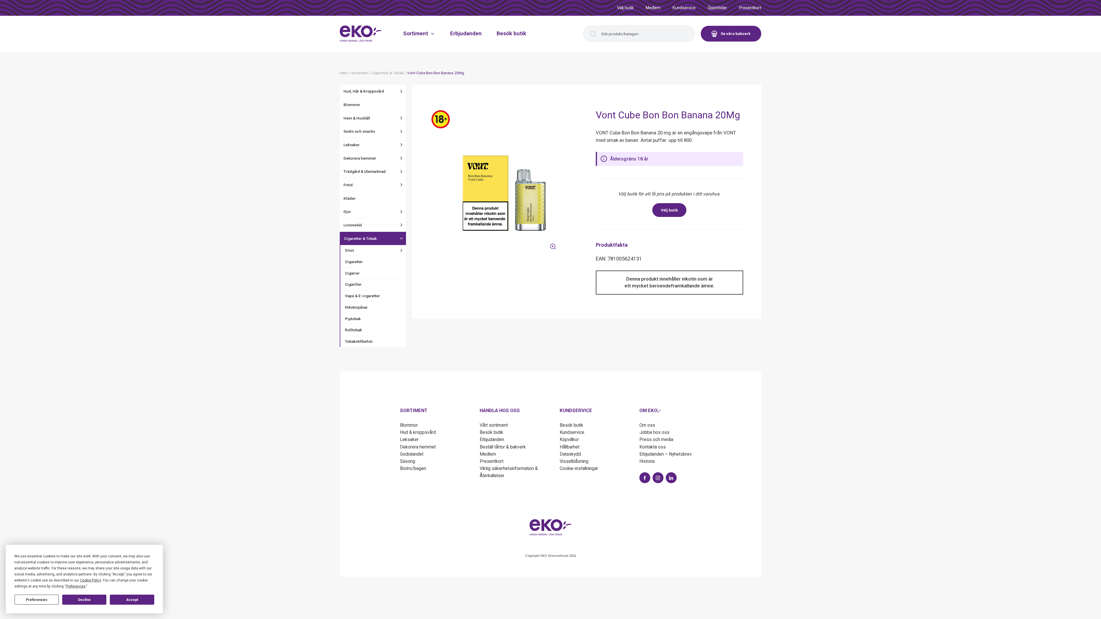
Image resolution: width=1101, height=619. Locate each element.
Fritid (348, 185)
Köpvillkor (569, 439)
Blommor (351, 104)
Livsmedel (352, 225)
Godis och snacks (359, 131)
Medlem (653, 7)
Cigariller (353, 284)
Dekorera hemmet (359, 158)
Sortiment (415, 33)
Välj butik (625, 7)
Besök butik (511, 33)
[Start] (361, 34)
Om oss (647, 425)
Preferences (36, 600)
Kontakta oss (652, 447)
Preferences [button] (75, 586)
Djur (347, 211)
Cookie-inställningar (579, 468)
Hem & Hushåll (356, 118)
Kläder (349, 198)
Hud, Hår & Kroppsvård (363, 91)
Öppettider (717, 7)
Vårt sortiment (494, 425)
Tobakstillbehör (359, 341)
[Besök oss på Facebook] (644, 477)
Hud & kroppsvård (418, 432)
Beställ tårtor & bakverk (503, 447)
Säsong (407, 461)
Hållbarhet (569, 447)
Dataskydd (570, 454)
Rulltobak (353, 330)
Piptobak (353, 318)
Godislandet (411, 454)
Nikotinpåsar (356, 307)
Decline (84, 600)
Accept (132, 600)
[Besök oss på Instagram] (658, 477)
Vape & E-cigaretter (362, 295)
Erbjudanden (466, 33)
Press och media (656, 439)
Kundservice (684, 7)
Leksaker (351, 144)
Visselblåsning (574, 461)
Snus (349, 250)
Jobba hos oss (654, 432)
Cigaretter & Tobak (360, 238)
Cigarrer (352, 273)
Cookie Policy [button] (90, 580)
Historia (647, 461)
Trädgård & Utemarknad (364, 171)
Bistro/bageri (413, 468)
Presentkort (750, 7)
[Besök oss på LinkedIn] (671, 477)
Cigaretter (354, 261)
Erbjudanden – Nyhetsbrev (665, 454)
